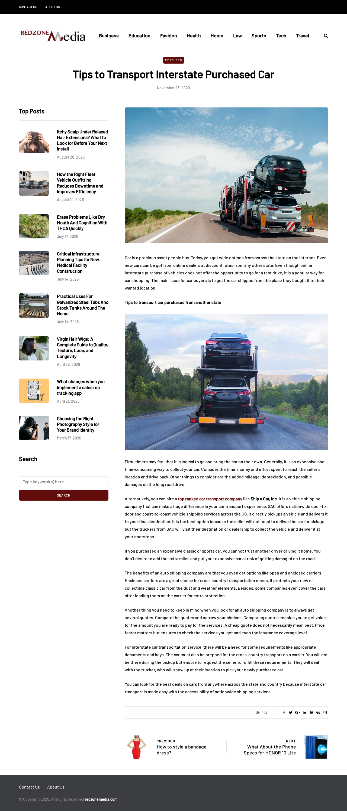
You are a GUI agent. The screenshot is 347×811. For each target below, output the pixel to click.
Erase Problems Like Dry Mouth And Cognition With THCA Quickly (82, 222)
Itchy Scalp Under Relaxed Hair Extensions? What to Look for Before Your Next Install (82, 140)
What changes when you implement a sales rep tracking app (81, 387)
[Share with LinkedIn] (304, 712)
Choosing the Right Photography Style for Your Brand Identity (78, 424)
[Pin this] (311, 712)
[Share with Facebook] (284, 712)
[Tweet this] (290, 712)
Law (237, 35)
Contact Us (28, 7)
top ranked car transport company (210, 498)
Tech (281, 35)
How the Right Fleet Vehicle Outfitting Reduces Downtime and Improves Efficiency (80, 182)
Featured (173, 60)
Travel (302, 35)
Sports (259, 35)
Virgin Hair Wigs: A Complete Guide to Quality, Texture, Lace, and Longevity (82, 347)
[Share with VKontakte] (317, 712)
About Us (52, 7)
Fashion (168, 35)
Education (139, 35)
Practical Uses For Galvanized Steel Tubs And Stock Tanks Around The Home (82, 304)
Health (194, 35)
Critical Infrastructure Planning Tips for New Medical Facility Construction (78, 262)
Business (109, 35)
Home (217, 35)
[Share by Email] (324, 712)
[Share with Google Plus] (297, 712)
